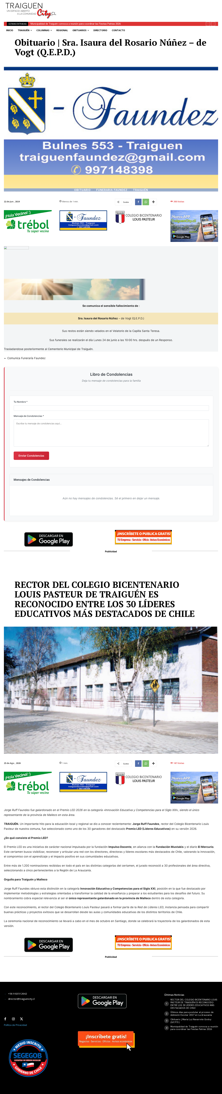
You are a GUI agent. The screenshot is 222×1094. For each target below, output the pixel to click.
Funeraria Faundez (111, 190)
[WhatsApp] (146, 202)
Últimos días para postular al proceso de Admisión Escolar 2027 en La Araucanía (192, 1013)
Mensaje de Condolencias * (29, 416)
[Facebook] (138, 202)
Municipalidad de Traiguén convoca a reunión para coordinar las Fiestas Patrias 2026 (194, 1028)
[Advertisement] (137, 7)
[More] (153, 202)
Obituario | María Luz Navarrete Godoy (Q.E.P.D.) (190, 1021)
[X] (21, 1019)
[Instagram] (13, 1019)
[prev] (208, 24)
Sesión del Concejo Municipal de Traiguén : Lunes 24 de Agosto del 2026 (69, 23)
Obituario (82, 190)
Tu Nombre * (21, 401)
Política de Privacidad (15, 1025)
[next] (213, 24)
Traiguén (140, 190)
